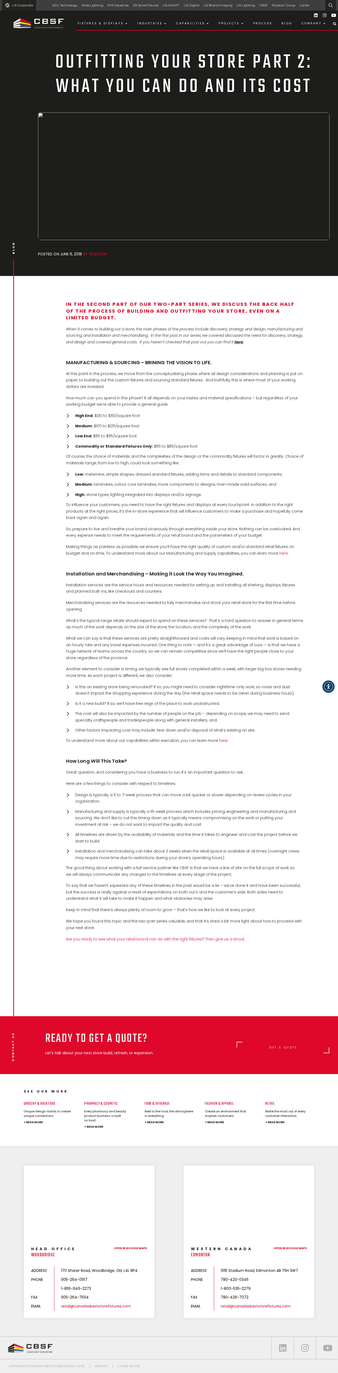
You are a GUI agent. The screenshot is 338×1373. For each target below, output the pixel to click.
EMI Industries (118, 5)
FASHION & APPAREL (219, 1104)
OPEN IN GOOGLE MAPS (130, 1248)
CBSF (263, 5)
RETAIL (270, 1104)
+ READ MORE (33, 1122)
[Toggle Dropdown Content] (334, 24)
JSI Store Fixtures (145, 5)
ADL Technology (64, 5)
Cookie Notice (128, 1366)
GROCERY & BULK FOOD (39, 1104)
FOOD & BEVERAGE (157, 1104)
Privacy (101, 1366)
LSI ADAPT (171, 5)
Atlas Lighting (92, 5)
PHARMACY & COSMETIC (101, 1104)
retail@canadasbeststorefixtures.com (96, 1306)
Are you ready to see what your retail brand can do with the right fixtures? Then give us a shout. (155, 939)
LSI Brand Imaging (218, 5)
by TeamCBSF (95, 254)
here (283, 553)
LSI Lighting (246, 5)
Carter (304, 5)
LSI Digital (191, 5)
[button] (328, 686)
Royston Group (283, 5)
